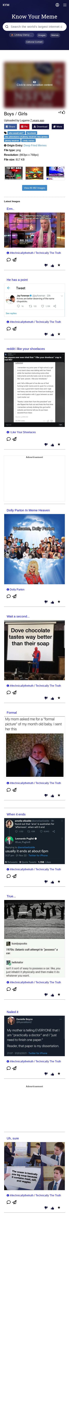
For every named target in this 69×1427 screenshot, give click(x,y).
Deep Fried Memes (35, 145)
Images (42, 35)
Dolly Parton (17, 589)
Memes (55, 35)
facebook (31, 133)
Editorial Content (34, 42)
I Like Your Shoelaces (23, 432)
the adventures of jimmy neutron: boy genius (26, 137)
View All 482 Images (34, 188)
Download (41, 126)
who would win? (16, 133)
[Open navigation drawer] (65, 5)
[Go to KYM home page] (6, 5)
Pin (26, 126)
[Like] (52, 266)
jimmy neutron (12, 140)
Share (11, 126)
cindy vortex (28, 140)
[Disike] (46, 266)
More (59, 126)
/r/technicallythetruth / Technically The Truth (35, 252)
